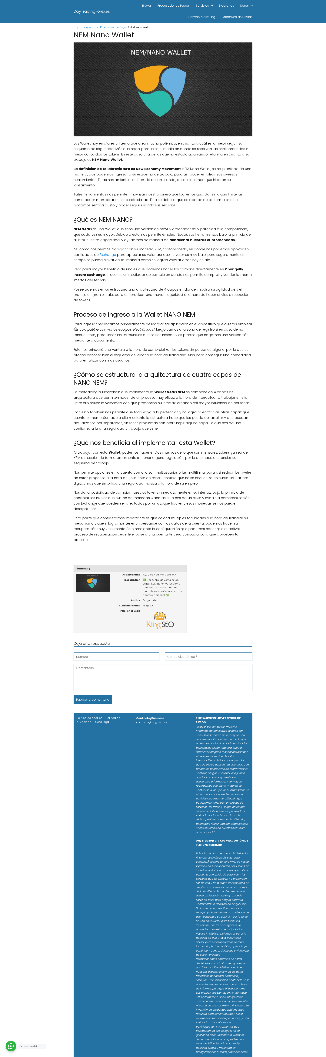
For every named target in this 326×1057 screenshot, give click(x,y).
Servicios (202, 5)
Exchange (108, 254)
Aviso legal (102, 722)
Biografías (226, 5)
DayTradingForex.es (92, 11)
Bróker (146, 5)
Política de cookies (89, 718)
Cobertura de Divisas (237, 17)
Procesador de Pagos (174, 5)
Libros (244, 5)
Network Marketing (201, 17)
